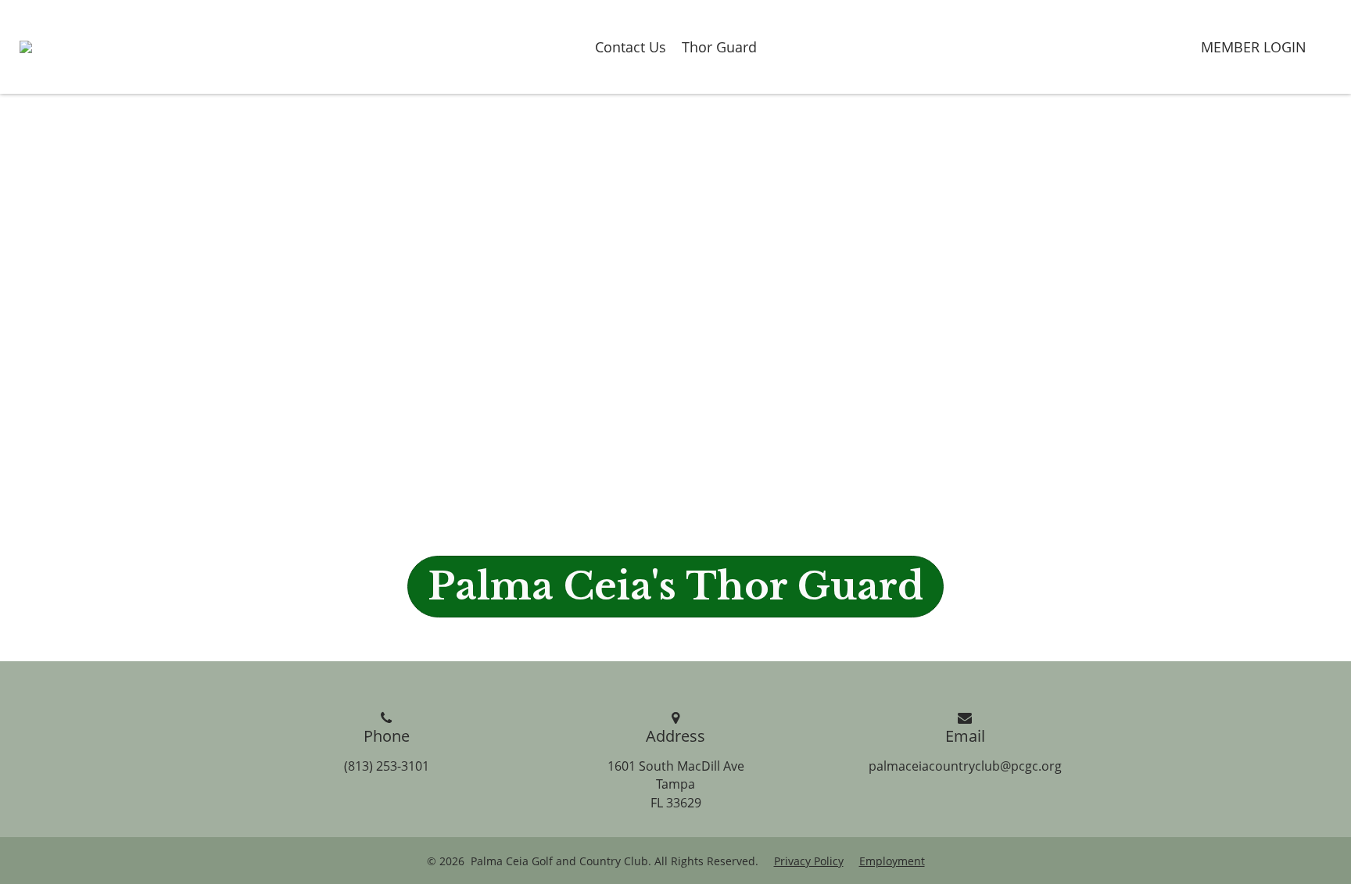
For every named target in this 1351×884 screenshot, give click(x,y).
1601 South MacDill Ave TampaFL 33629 (675, 784)
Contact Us (630, 47)
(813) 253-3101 (386, 766)
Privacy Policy (809, 861)
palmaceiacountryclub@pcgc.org (965, 766)
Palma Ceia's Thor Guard (675, 586)
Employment (892, 861)
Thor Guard (719, 47)
